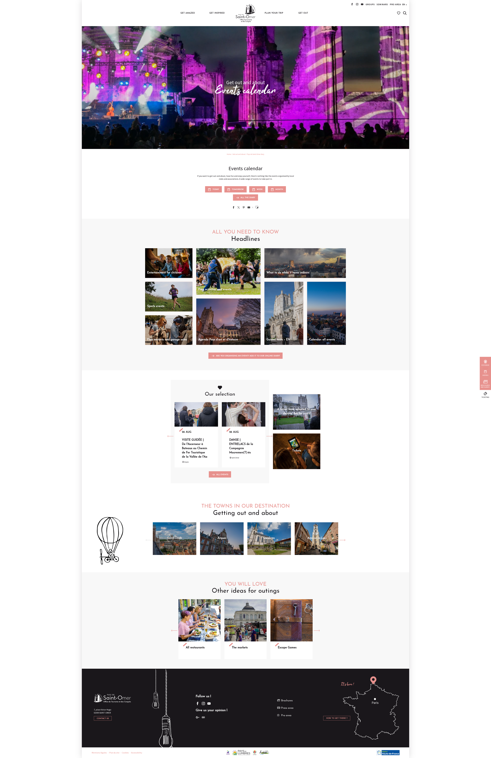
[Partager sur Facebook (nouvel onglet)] (233, 207)
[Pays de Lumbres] (241, 752)
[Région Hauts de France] (388, 752)
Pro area (395, 4)
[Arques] (264, 752)
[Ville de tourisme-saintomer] (254, 752)
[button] (404, 13)
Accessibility (136, 752)
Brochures (287, 700)
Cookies (125, 752)
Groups (370, 4)
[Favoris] (399, 13)
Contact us (103, 718)
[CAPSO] (228, 752)
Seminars (382, 4)
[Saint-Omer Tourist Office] (245, 13)
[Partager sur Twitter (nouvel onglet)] (238, 207)
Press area (287, 708)
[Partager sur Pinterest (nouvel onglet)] (243, 207)
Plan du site (114, 752)
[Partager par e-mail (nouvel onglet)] (249, 207)
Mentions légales (99, 752)
